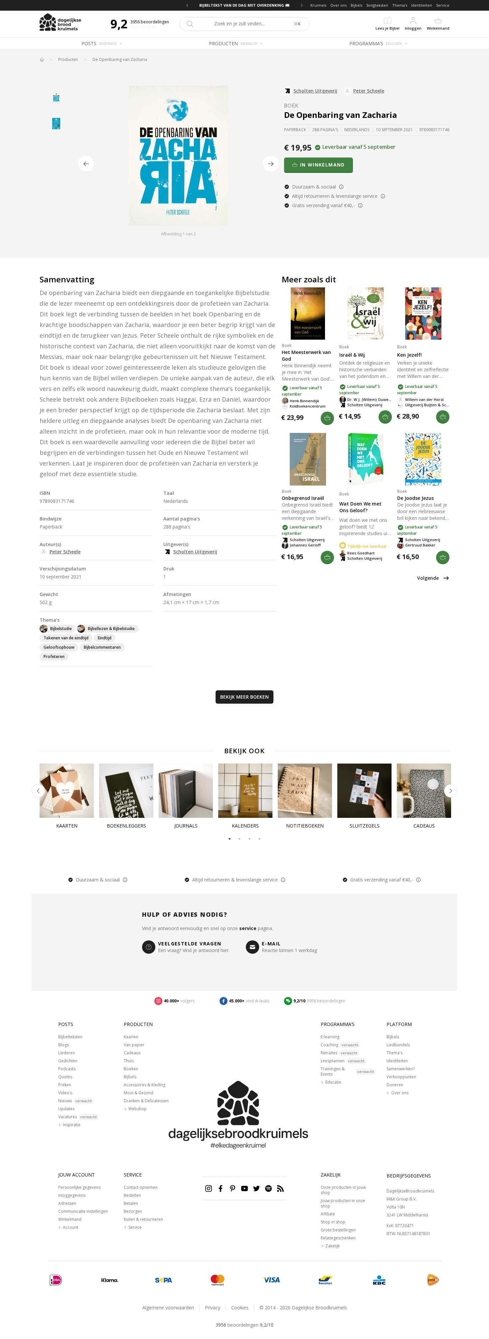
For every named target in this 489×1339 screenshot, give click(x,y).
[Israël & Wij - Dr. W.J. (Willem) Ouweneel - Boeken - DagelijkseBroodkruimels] (365, 313)
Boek (291, 105)
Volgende (428, 578)
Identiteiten (421, 5)
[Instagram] (208, 1188)
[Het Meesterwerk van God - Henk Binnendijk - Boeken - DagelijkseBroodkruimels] (308, 313)
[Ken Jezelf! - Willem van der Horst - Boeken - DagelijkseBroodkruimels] (423, 313)
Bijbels (356, 5)
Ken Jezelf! (409, 355)
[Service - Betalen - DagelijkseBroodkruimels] (56, 1280)
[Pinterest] (232, 1188)
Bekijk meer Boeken (244, 697)
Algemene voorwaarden (168, 1307)
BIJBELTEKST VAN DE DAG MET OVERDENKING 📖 (244, 5)
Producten (68, 60)
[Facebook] (220, 1188)
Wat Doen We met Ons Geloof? (360, 507)
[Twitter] (256, 1188)
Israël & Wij (352, 355)
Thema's (399, 5)
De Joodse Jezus (415, 498)
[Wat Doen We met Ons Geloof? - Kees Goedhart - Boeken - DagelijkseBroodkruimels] (365, 459)
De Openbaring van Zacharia (119, 60)
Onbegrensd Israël (303, 498)
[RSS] (280, 1188)
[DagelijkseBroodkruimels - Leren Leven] (42, 60)
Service (442, 5)
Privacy (212, 1307)
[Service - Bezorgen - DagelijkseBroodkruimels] (433, 1280)
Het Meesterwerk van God (306, 355)
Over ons (338, 5)
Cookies (239, 1307)
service (247, 928)
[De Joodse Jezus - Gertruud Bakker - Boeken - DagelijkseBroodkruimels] (423, 459)
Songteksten (377, 5)
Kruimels (318, 5)
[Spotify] (268, 1188)
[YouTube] (244, 1188)
